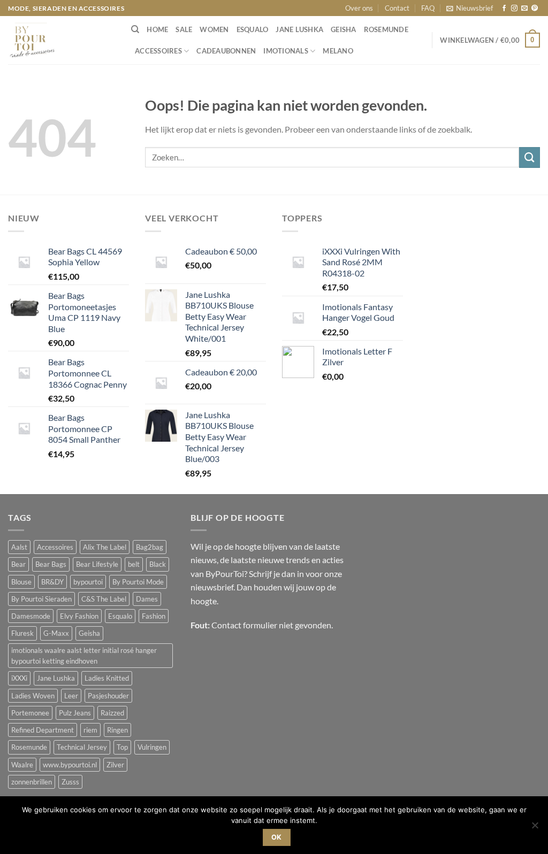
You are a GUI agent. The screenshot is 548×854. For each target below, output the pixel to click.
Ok (276, 837)
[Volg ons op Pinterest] (534, 8)
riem (90, 730)
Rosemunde (386, 29)
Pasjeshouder (108, 695)
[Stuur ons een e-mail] (524, 8)
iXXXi (19, 678)
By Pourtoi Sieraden (41, 599)
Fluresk (22, 633)
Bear (18, 564)
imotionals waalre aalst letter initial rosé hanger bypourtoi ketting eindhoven (84, 655)
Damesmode (30, 616)
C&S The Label (103, 599)
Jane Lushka (299, 29)
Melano (338, 51)
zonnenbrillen (31, 782)
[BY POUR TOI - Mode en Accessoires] (61, 40)
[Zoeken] (135, 29)
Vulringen (152, 747)
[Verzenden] (529, 157)
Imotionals (285, 51)
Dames (147, 599)
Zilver (115, 764)
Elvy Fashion (79, 616)
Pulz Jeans (75, 713)
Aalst (19, 547)
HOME (157, 29)
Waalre (22, 764)
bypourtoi (88, 582)
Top (122, 747)
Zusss (70, 782)
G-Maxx (56, 633)
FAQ (428, 8)
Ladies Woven (33, 695)
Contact (397, 8)
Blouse (21, 582)
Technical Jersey (82, 747)
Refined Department (42, 730)
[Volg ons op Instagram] (514, 8)
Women (214, 29)
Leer (71, 695)
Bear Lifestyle (97, 564)
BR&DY (52, 582)
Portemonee (30, 713)
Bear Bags (50, 564)
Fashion (153, 616)
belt (134, 564)
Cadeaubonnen (226, 51)
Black (157, 564)
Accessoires (158, 51)
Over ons (359, 8)
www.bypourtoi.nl (70, 764)
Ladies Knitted (107, 678)
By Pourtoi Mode (138, 582)
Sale (184, 29)
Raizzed (112, 713)
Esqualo (253, 29)
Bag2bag (149, 547)
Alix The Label (104, 547)
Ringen (117, 730)
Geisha (343, 29)
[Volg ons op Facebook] (504, 8)
